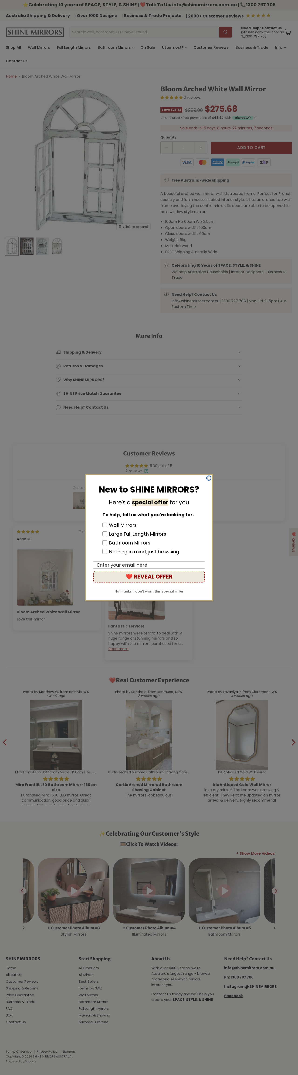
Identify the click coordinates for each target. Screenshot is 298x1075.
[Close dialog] (209, 478)
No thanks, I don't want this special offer (149, 591)
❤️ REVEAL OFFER (149, 576)
